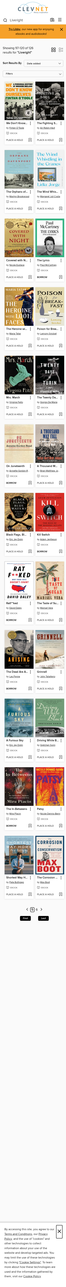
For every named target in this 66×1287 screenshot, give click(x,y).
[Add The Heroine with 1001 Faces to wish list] (30, 346)
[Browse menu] (59, 19)
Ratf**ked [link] (12, 603)
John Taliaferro (47, 676)
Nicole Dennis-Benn (50, 813)
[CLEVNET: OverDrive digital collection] (33, 8)
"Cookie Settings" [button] (30, 1262)
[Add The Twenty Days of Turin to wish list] (60, 414)
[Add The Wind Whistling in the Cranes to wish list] (60, 208)
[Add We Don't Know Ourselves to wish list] (30, 140)
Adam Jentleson (48, 539)
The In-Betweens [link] (16, 809)
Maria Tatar (15, 333)
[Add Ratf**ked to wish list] (30, 620)
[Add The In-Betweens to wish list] (30, 826)
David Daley (15, 608)
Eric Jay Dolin (16, 539)
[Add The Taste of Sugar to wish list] (60, 620)
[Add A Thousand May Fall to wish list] (60, 483)
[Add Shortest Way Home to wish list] (30, 894)
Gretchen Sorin (47, 745)
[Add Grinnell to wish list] (60, 689)
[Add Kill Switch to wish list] (60, 551)
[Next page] (41, 910)
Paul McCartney (48, 265)
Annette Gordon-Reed (19, 470)
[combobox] (25, 20)
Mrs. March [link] (13, 397)
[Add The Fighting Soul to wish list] (60, 140)
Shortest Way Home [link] (17, 877)
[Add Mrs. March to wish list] (30, 414)
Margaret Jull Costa (50, 196)
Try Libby (14, 29)
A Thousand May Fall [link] (48, 466)
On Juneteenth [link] (15, 466)
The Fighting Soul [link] (48, 123)
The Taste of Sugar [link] (48, 603)
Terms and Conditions (18, 1234)
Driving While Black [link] (48, 740)
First (25, 918)
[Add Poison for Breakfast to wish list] (60, 346)
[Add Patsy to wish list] (60, 826)
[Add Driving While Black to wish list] (60, 757)
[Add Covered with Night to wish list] (30, 277)
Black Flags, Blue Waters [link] (17, 534)
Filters (9, 73)
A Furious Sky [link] (14, 740)
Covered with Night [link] (17, 260)
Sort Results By (12, 63)
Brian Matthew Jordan (50, 470)
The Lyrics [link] (43, 260)
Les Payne (14, 676)
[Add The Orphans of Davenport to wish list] (30, 208)
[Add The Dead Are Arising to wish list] (30, 689)
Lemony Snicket (48, 333)
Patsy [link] (40, 809)
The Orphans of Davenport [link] (17, 192)
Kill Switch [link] (43, 534)
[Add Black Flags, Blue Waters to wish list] (30, 551)
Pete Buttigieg (16, 882)
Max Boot (45, 882)
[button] (53, 51)
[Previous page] (27, 910)
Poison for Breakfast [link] (48, 329)
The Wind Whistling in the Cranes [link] (48, 192)
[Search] (5, 20)
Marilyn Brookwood (19, 196)
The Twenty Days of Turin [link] (48, 397)
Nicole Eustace (16, 265)
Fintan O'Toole (16, 127)
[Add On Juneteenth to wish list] (30, 483)
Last (43, 918)
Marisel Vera (46, 608)
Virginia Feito (16, 402)
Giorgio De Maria (48, 402)
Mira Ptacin (15, 813)
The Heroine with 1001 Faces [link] (17, 329)
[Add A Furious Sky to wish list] (30, 757)
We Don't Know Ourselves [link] (17, 123)
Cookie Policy (32, 1276)
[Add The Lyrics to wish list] (60, 277)
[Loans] (52, 20)
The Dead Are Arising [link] (17, 672)
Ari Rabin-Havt (47, 127)
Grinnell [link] (42, 672)
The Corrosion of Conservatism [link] (48, 877)
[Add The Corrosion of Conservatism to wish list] (60, 894)
